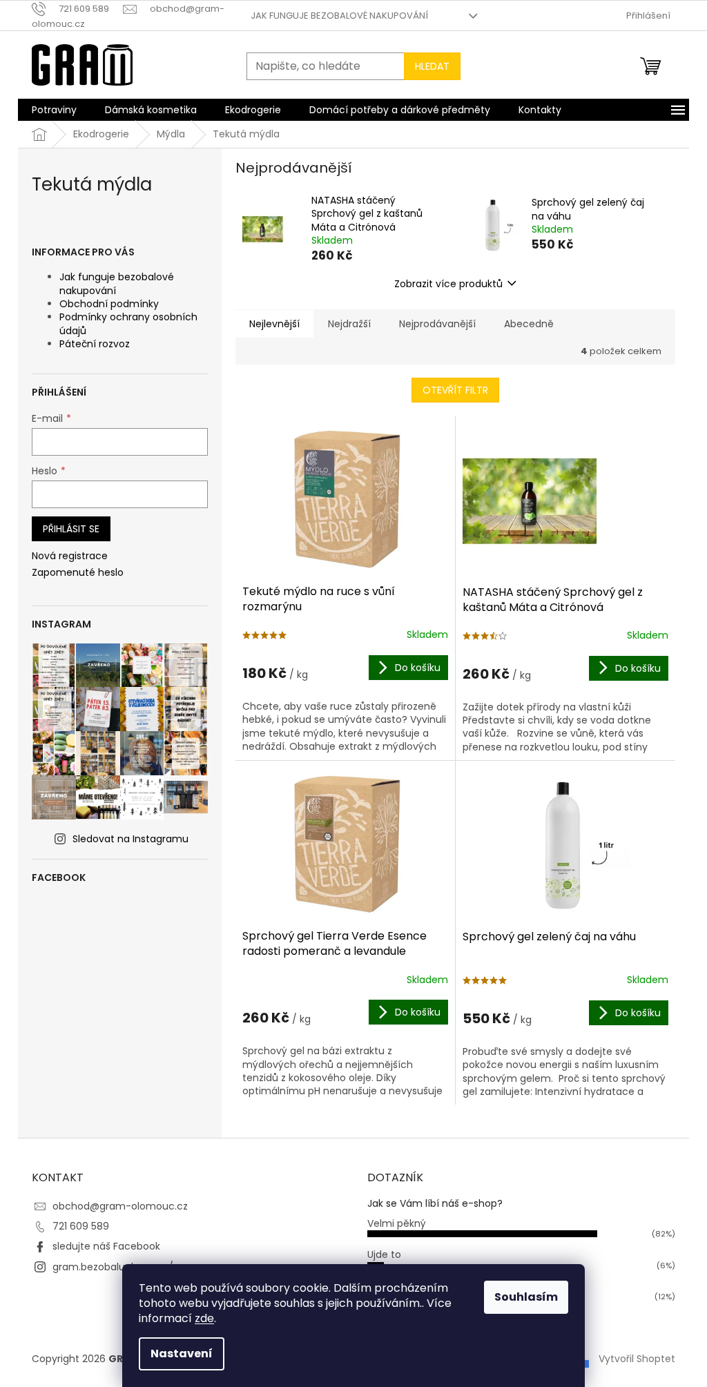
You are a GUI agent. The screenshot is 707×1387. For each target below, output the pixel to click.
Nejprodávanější (437, 324)
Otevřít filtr (455, 390)
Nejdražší (349, 324)
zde (204, 1318)
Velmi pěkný (396, 1223)
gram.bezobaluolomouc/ (112, 1267)
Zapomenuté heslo (78, 572)
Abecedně (529, 324)
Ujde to (384, 1254)
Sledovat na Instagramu (130, 839)
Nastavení (182, 1353)
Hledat (432, 66)
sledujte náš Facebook (106, 1246)
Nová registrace (70, 556)
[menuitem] (54, 110)
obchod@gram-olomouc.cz (120, 1206)
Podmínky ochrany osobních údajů (128, 323)
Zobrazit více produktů (448, 284)
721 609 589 (80, 1226)
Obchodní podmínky (109, 304)
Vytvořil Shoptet (637, 1359)
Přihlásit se (71, 529)
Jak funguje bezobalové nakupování (339, 15)
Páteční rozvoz (94, 344)
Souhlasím (526, 1297)
